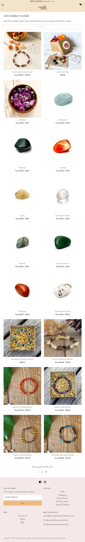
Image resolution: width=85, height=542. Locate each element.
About (22, 519)
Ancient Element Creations (23, 538)
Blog (22, 522)
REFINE (42, 27)
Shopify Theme (37, 538)
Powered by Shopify (60, 538)
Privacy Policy (62, 502)
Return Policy (62, 498)
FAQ (62, 492)
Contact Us (22, 516)
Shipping (62, 495)
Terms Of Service (62, 505)
